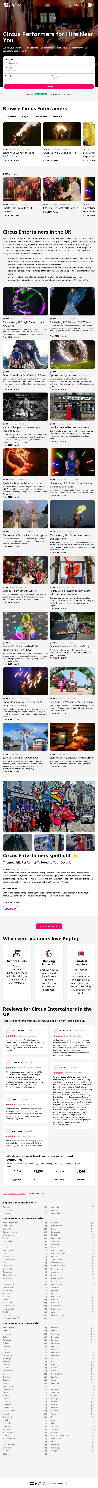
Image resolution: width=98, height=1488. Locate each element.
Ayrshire (54, 1290)
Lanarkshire (56, 1281)
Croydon (6, 1377)
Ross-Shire (55, 1309)
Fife (52, 1293)
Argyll (53, 1312)
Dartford (6, 1423)
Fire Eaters (7, 1207)
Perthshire (55, 1296)
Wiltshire (6, 1296)
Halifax (54, 1368)
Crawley (6, 1435)
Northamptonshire (10, 1223)
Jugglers (6, 1213)
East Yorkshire (57, 1226)
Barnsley (54, 1346)
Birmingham (8, 1408)
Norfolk (54, 1235)
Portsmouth (56, 1328)
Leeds (53, 1361)
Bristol (5, 1300)
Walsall (6, 1414)
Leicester (6, 1398)
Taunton (54, 1429)
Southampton (8, 1432)
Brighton (54, 1340)
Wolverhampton (9, 1411)
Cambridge (7, 1355)
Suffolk (5, 1247)
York (53, 1386)
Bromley (6, 1420)
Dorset (54, 1247)
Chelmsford (7, 1417)
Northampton (8, 1328)
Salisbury (55, 1392)
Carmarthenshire (58, 1253)
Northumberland (58, 1266)
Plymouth (55, 1445)
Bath (53, 1365)
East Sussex (7, 1293)
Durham (54, 1432)
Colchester (7, 1448)
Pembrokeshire (57, 1278)
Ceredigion (55, 1272)
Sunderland (56, 1438)
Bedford (6, 1331)
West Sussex (8, 1278)
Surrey (5, 1244)
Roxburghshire (57, 1263)
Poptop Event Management (14, 1193)
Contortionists (57, 1213)
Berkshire (7, 1238)
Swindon (6, 1343)
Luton (5, 1349)
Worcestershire (9, 1260)
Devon (53, 1275)
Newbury (6, 1361)
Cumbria (54, 1256)
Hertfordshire (8, 1241)
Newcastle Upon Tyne (60, 1435)
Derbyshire (7, 1272)
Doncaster (55, 1337)
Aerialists (55, 1207)
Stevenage (7, 1358)
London (6, 1253)
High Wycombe (9, 1346)
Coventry (6, 1380)
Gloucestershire (9, 1275)
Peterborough (8, 1429)
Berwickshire (56, 1306)
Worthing (55, 1334)
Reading (6, 1365)
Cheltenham (8, 1371)
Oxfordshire (8, 1229)
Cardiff (5, 1312)
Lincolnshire (8, 1287)
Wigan (53, 1380)
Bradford (54, 1377)
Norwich (54, 1420)
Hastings (54, 1395)
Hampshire (7, 1266)
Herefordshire (8, 1284)
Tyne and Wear (57, 1260)
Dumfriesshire (57, 1269)
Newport (54, 1358)
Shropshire (7, 1290)
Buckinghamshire (10, 1232)
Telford (6, 1454)
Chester (54, 1401)
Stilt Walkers (8, 1210)
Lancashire (55, 1232)
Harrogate (55, 1398)
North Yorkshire (9, 1309)
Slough (6, 1374)
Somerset (55, 1241)
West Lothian (56, 1284)
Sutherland (55, 1287)
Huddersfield (56, 1374)
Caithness (55, 1303)
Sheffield (6, 1441)
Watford (6, 1368)
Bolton (53, 1371)
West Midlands (9, 1256)
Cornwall (54, 1300)
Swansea (54, 1426)
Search (79, 5)
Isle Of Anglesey (57, 1250)
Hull (52, 1417)
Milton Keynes (8, 1334)
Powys (53, 1229)
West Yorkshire (9, 1306)
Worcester (7, 1401)
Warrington (55, 1355)
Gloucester (7, 1426)
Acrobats (54, 1210)
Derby (5, 1392)
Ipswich (54, 1331)
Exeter (53, 1441)
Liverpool (55, 1223)
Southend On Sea (10, 1438)
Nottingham (8, 1250)
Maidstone (7, 1451)
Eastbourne (55, 1389)
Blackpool (55, 1423)
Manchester (8, 1303)
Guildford (7, 1405)
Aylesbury (7, 1340)
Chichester (55, 1343)
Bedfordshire (8, 1226)
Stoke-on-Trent (9, 1445)
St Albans (7, 1352)
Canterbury (55, 1383)
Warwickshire (8, 1235)
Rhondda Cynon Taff (11, 1318)
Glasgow (54, 1451)
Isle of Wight (56, 1238)
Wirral (53, 1414)
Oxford (5, 1337)
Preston (54, 1408)
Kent (5, 1281)
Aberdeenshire (57, 1315)
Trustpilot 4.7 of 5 (58, 1483)
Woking (6, 1395)
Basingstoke (8, 1389)
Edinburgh (55, 1448)
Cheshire (6, 1315)
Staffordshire (8, 1269)
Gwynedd (55, 1244)
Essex (5, 1263)
